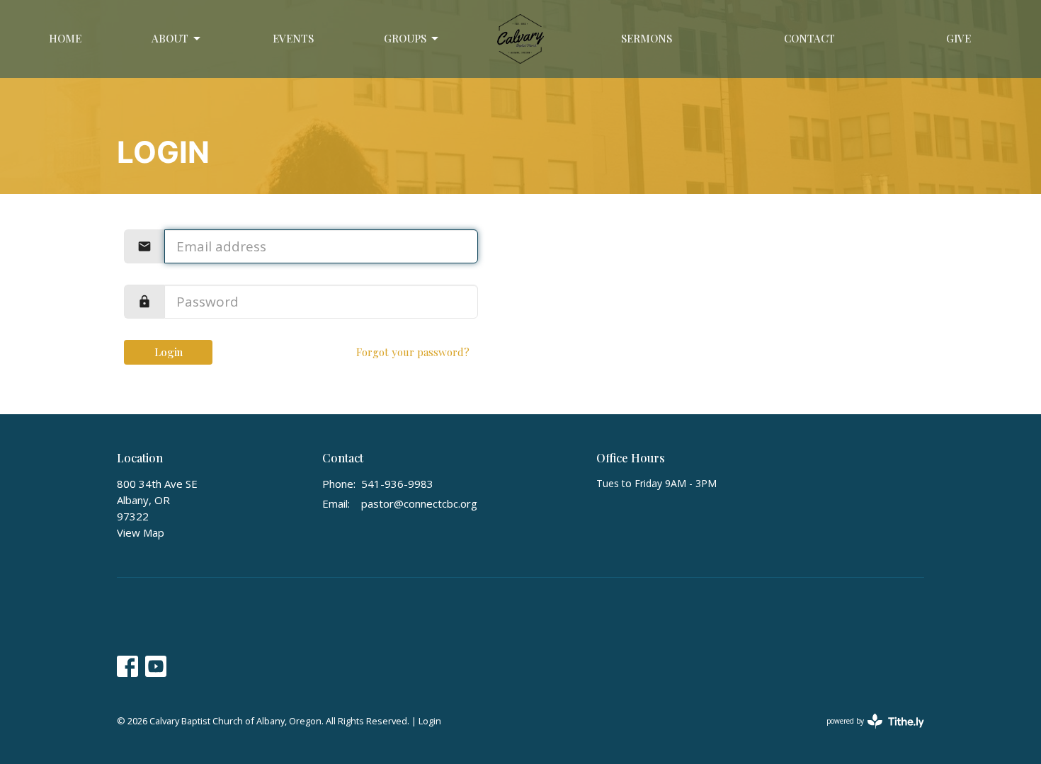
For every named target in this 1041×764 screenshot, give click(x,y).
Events (293, 38)
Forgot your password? (413, 352)
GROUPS (405, 38)
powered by (867, 733)
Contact (809, 38)
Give (958, 38)
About (170, 38)
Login (168, 352)
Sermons (646, 38)
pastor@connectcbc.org (419, 503)
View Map (140, 532)
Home (65, 38)
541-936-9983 (397, 484)
